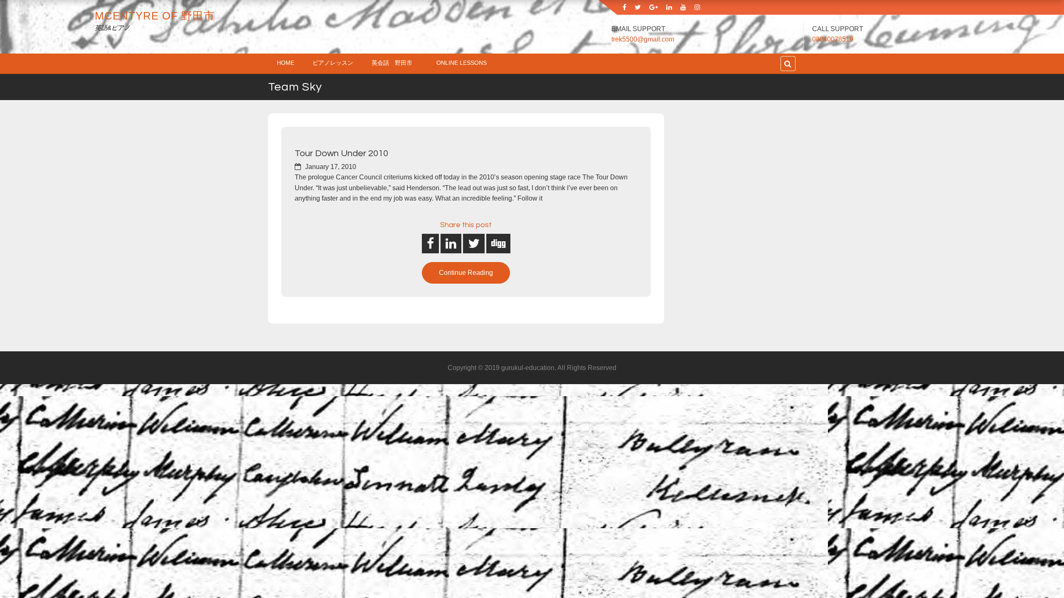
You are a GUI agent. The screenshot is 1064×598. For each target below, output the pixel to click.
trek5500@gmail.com (642, 39)
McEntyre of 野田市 (155, 16)
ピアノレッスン (333, 62)
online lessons (461, 62)
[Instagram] (697, 7)
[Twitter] (637, 7)
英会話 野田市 (395, 62)
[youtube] (683, 7)
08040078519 (832, 39)
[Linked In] (669, 7)
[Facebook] (624, 7)
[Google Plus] (653, 7)
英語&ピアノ (112, 27)
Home (285, 62)
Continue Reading (466, 272)
